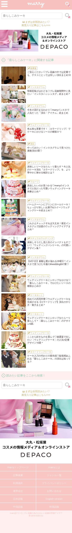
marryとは (54, 467)
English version (54, 498)
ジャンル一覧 (54, 475)
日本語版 (18, 498)
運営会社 (18, 491)
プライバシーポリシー (54, 483)
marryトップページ (18, 467)
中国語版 (18, 506)
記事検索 (18, 475)
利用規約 (18, 483)
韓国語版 (54, 506)
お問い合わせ (54, 491)
